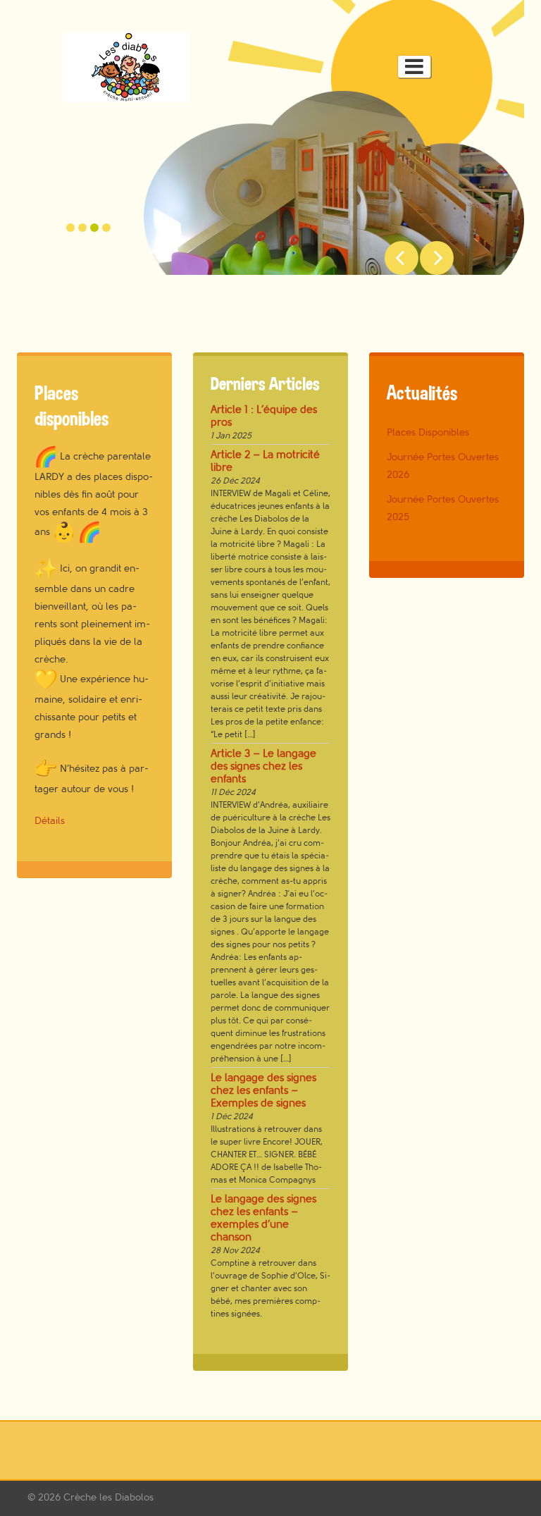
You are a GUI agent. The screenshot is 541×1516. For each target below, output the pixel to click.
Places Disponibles (428, 432)
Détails (50, 820)
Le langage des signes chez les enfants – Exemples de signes (263, 1090)
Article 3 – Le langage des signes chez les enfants (263, 766)
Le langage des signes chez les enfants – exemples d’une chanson (263, 1218)
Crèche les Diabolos (108, 1497)
